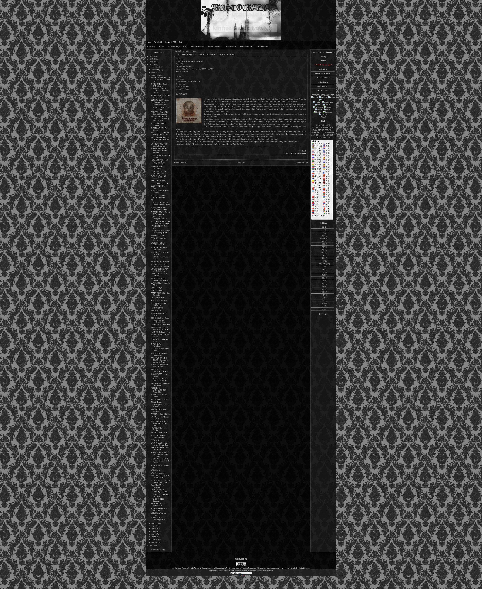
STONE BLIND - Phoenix (160, 262)
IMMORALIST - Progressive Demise (159, 370)
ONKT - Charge (156, 290)
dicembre (155, 67)
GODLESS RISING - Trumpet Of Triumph (159, 208)
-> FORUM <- (323, 82)
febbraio (155, 539)
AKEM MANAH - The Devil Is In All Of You (160, 96)
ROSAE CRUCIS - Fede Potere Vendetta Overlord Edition (159, 162)
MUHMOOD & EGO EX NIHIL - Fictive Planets (160, 328)
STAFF (161, 47)
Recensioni (301, 153)
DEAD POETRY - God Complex (159, 275)
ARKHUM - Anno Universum (157, 168)
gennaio (155, 542)
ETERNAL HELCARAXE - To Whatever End (160, 418)
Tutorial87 (259, 570)
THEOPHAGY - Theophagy (156, 345)
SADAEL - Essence (158, 473)
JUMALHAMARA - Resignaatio (157, 486)
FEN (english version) (159, 300)
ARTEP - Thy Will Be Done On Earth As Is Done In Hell (161, 79)
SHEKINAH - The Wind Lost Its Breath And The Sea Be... (160, 461)
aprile (154, 534)
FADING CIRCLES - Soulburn (158, 500)
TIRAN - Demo (156, 402)
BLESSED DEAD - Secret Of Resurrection (160, 213)
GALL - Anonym (156, 288)
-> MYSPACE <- (323, 86)
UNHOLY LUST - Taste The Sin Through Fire (159, 444)
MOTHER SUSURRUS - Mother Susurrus (159, 145)
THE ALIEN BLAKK (158, 181)
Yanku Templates (241, 570)
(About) (323, 117)
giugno (154, 529)
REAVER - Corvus (157, 236)
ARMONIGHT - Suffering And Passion (160, 304)
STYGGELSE (156, 311)
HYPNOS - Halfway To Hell (161, 332)
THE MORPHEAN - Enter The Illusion (160, 449)
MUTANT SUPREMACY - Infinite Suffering (160, 270)
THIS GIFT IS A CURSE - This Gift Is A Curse (160, 481)
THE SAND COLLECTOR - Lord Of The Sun (160, 477)
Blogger (163, 550)
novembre (155, 70)
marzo (154, 537)
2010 (151, 65)
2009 (151, 546)
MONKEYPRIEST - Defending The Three (159, 491)
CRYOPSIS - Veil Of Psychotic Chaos (158, 172)
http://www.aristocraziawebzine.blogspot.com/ (209, 568)
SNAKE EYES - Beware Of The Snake (159, 85)
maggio (154, 531)
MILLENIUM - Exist (158, 298)
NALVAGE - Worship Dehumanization (158, 437)
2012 (151, 59)
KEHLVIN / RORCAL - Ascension (159, 509)
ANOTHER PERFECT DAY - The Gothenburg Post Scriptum (160, 119)
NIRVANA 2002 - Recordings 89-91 (158, 519)
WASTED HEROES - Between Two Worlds (159, 279)
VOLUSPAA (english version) (158, 514)
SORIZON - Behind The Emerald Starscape (159, 113)
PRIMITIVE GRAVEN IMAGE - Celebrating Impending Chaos (159, 360)
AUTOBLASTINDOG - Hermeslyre (159, 354)
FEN (152, 200)
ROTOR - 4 (155, 440)
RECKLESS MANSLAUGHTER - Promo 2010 (159, 390)
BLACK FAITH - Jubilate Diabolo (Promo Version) (160, 204)
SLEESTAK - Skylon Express (158, 124)
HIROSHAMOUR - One (159, 183)
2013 (151, 56)
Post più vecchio (301, 162)
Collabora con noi (262, 47)
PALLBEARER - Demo (159, 399)
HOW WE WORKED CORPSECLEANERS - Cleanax (160, 91)
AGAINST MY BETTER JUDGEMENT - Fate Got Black (159, 454)
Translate (247, 575)
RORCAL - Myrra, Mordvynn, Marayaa (159, 218)
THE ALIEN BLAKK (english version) (158, 196)
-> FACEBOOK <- (323, 78)
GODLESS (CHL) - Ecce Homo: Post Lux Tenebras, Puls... (160, 320)
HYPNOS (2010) (157, 308)
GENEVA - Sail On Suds (160, 100)
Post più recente (180, 162)
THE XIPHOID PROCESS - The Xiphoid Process (160, 222)
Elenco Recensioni (197, 47)
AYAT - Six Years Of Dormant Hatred (158, 177)
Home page (151, 47)
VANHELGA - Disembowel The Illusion (160, 384)
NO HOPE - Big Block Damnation (159, 249)
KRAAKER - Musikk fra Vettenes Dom (159, 366)
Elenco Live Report (215, 47)
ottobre (154, 72)
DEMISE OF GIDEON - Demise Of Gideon (159, 380)
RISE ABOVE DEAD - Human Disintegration (159, 104)
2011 (151, 62)
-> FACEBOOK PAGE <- (323, 73)
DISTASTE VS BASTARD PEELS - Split (160, 108)
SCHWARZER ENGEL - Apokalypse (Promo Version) (159, 150)
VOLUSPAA (155, 470)
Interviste (322, 264)
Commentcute (268, 570)
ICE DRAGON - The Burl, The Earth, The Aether (160, 265)
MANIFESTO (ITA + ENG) (177, 47)
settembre (155, 75)
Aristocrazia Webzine (216, 570)
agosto (154, 523)
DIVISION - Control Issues (160, 414)
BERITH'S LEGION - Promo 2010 (158, 505)
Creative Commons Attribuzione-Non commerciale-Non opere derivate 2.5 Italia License (275, 568)
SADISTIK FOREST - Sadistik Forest (159, 244)
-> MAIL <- (323, 69)
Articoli (323, 238)
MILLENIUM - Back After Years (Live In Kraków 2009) (160, 139)
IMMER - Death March (159, 433)
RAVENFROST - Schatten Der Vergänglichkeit (160, 232)
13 (323, 227)
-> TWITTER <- (323, 91)
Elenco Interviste (246, 47)
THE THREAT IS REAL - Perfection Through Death (160, 423)
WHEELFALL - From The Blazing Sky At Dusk (160, 134)
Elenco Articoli (231, 47)
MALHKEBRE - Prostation (160, 325)
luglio (154, 526)
